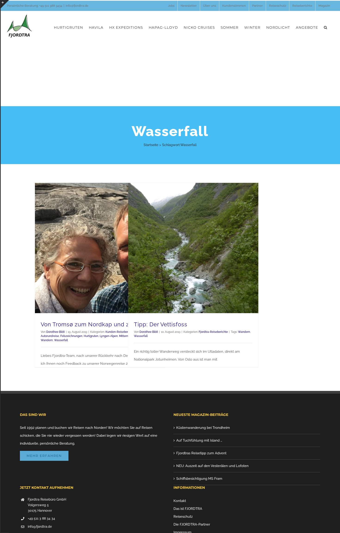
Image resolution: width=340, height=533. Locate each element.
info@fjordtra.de (77, 5)
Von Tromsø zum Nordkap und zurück (93, 324)
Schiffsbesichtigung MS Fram (199, 479)
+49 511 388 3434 (50, 5)
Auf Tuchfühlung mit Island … (199, 440)
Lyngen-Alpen (109, 336)
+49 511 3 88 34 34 (41, 518)
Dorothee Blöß (55, 332)
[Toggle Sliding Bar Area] (5, 4)
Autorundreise (50, 336)
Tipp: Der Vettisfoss (160, 324)
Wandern (47, 340)
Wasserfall (61, 340)
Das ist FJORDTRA (187, 509)
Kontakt (179, 501)
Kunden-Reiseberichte (120, 332)
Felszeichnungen (71, 336)
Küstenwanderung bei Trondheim (203, 428)
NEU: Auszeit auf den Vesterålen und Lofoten (212, 466)
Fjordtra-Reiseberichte (213, 332)
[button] (325, 27)
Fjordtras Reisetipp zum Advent (201, 453)
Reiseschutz (183, 516)
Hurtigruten (91, 336)
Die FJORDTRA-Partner (191, 524)
